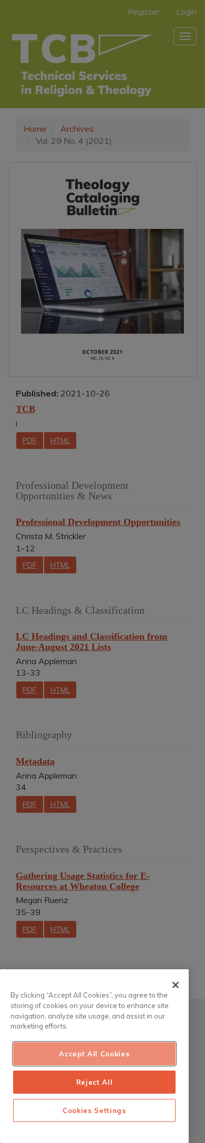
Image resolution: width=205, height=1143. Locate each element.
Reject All (94, 1082)
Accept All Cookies (94, 1054)
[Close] (175, 985)
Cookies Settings (94, 1110)
